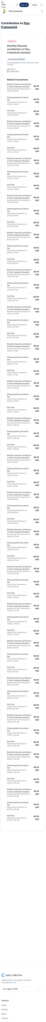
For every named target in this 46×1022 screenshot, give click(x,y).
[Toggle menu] (41, 4)
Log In (34, 5)
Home (3, 1005)
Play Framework (15, 11)
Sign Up (24, 5)
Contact (4, 1018)
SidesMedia (15, 63)
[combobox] (21, 989)
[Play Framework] (5, 11)
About (4, 1014)
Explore (4, 1009)
